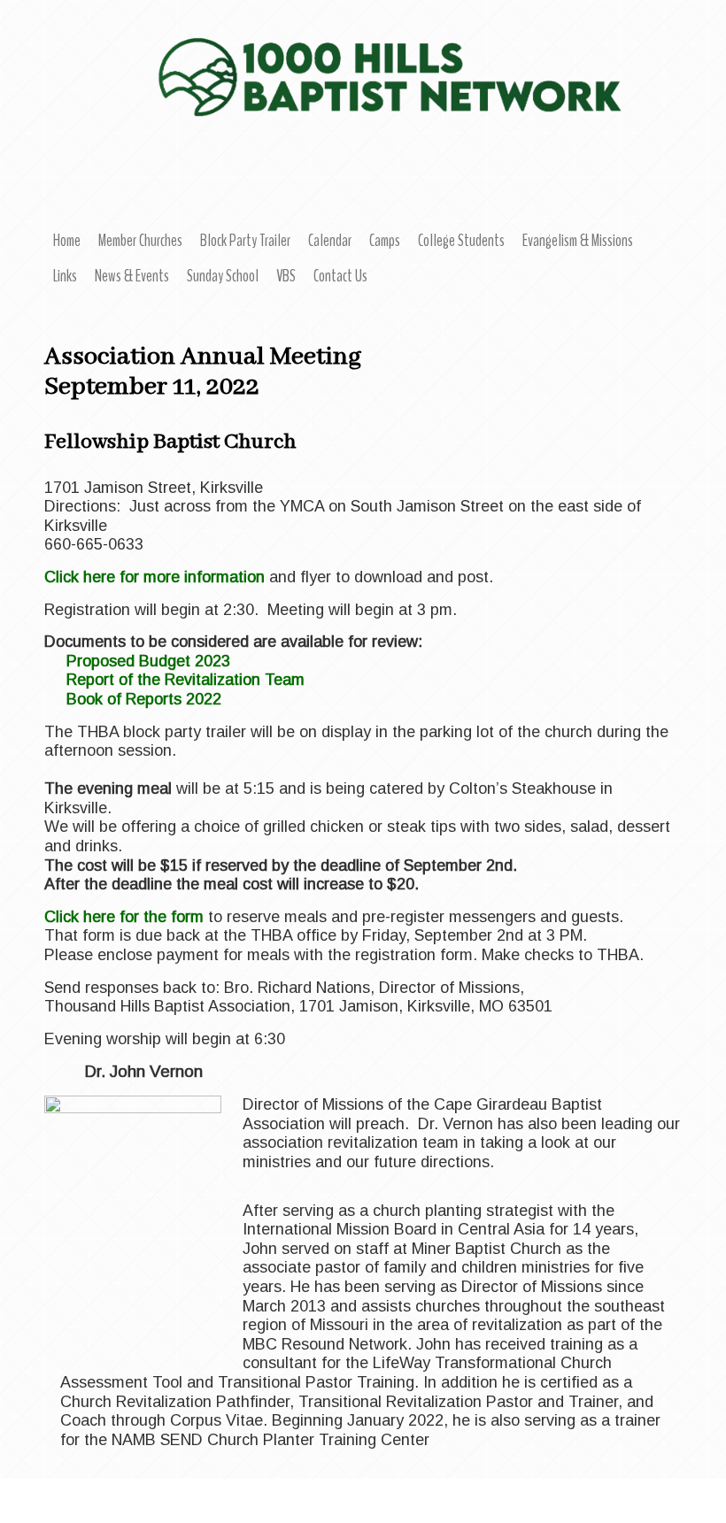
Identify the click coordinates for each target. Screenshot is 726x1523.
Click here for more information (154, 577)
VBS (286, 276)
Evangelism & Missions (577, 240)
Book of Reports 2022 (143, 699)
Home (67, 240)
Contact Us (340, 276)
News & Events (132, 276)
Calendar (329, 240)
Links (65, 276)
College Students (461, 240)
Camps (384, 240)
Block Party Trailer (245, 240)
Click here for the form (126, 917)
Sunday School (223, 276)
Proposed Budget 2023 (148, 661)
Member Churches (140, 240)
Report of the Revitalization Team (185, 679)
